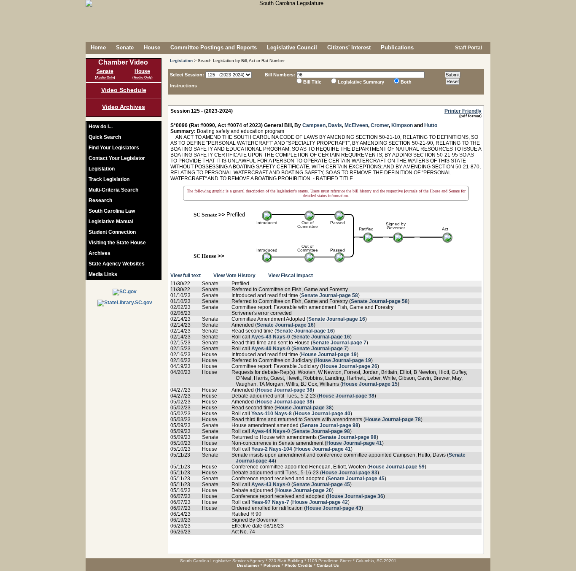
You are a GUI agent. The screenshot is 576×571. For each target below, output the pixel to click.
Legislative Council (292, 47)
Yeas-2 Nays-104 (271, 449)
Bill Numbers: (280, 74)
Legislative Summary (361, 81)
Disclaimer (248, 565)
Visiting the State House (117, 243)
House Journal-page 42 (320, 502)
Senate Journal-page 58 (329, 295)
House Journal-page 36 (355, 496)
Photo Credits (298, 565)
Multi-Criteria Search (113, 190)
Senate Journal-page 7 (339, 343)
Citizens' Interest (349, 47)
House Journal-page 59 (397, 467)
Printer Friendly (463, 111)
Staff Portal (468, 48)
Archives (99, 253)
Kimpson (402, 125)
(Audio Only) (105, 77)
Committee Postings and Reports (213, 47)
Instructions (183, 85)
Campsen (314, 125)
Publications (397, 47)
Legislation (102, 169)
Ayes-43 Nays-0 (270, 337)
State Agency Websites (117, 264)
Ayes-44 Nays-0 (270, 431)
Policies (272, 565)
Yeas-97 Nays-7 (270, 502)
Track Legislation (109, 179)
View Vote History (234, 276)
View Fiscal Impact (290, 276)
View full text (185, 276)
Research (100, 200)
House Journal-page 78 (393, 419)
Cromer (380, 125)
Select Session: (187, 74)
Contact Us (328, 565)
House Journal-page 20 (304, 490)
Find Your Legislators (114, 148)
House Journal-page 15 (370, 384)
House (152, 47)
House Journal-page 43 (333, 508)
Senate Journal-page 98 (329, 425)
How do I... (101, 127)
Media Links (103, 274)
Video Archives (123, 106)
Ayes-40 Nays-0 (270, 349)
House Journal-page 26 (349, 366)
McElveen (356, 125)
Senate (125, 47)
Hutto (430, 125)
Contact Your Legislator (117, 158)
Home (98, 47)
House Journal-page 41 (354, 443)
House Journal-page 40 (322, 414)
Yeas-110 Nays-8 (271, 414)
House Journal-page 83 (349, 473)
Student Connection (112, 232)
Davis (335, 125)
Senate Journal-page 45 (356, 479)
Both (406, 81)
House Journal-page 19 (329, 354)
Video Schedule (123, 90)
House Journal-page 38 (284, 390)
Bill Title (312, 81)
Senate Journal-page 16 (336, 319)
